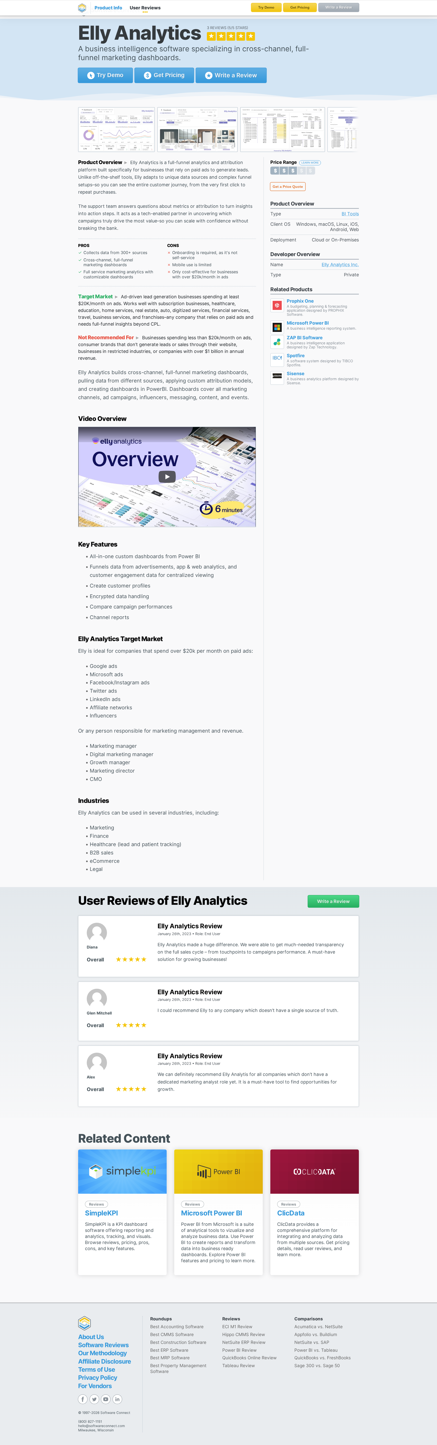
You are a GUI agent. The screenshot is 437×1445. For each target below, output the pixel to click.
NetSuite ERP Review (244, 1342)
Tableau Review (238, 1365)
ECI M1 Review (237, 1326)
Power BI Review (239, 1350)
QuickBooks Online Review (249, 1357)
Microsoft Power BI (308, 323)
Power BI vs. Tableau (316, 1350)
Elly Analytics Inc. (340, 264)
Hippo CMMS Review (243, 1334)
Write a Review (235, 75)
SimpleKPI (101, 1213)
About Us (91, 1337)
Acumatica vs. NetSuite (318, 1326)
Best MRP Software (170, 1357)
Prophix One (300, 301)
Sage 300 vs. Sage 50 (317, 1365)
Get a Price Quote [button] (288, 187)
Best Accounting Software (177, 1326)
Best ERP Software (169, 1350)
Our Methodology (102, 1353)
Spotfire (296, 355)
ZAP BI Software (305, 337)
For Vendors (95, 1386)
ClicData (291, 1213)
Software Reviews (103, 1345)
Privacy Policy (97, 1377)
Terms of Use (96, 1369)
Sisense (295, 373)
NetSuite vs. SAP (311, 1342)
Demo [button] (110, 75)
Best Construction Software (178, 1342)
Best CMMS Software (172, 1334)
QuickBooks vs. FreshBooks (322, 1357)
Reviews (145, 7)
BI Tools (350, 213)
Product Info (108, 7)
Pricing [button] (169, 75)
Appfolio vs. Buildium (315, 1334)
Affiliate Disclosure (104, 1361)
